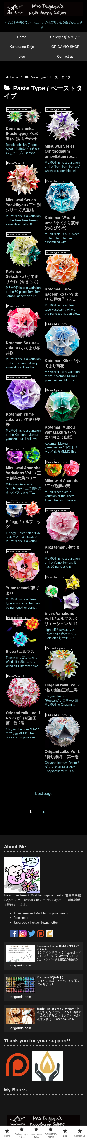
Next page (43, 794)
